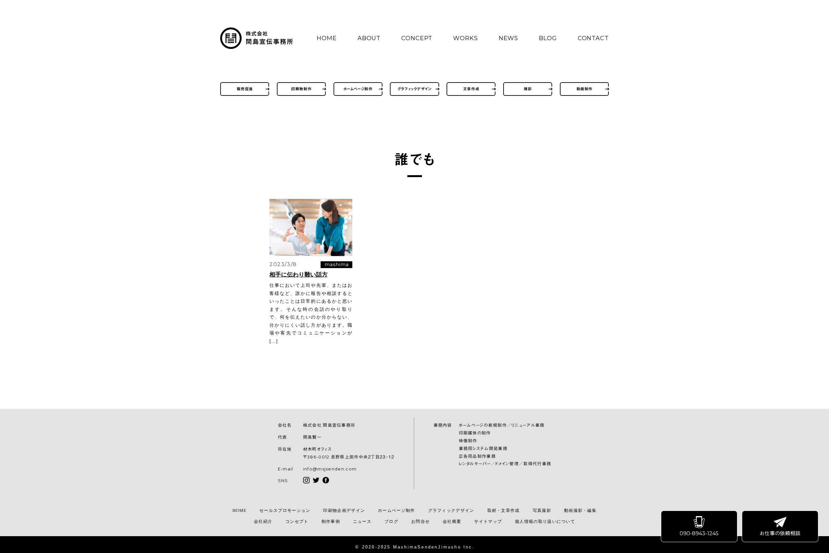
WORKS (465, 38)
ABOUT (369, 38)
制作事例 (331, 521)
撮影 (528, 88)
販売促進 (245, 88)
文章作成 (471, 88)
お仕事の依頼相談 (780, 533)
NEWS (508, 38)
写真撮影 (542, 510)
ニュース (362, 521)
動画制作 (584, 88)
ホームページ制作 (358, 88)
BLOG (548, 38)
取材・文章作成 (503, 510)
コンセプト (297, 521)
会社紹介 (263, 521)
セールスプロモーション (284, 510)
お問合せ (420, 521)
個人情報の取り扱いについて (545, 521)
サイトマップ (488, 521)
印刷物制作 (301, 88)
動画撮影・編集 (580, 510)
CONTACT (593, 38)
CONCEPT (416, 38)
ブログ (391, 521)
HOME (327, 38)
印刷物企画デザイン (344, 510)
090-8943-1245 (699, 533)
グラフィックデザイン (415, 88)
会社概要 (452, 521)
